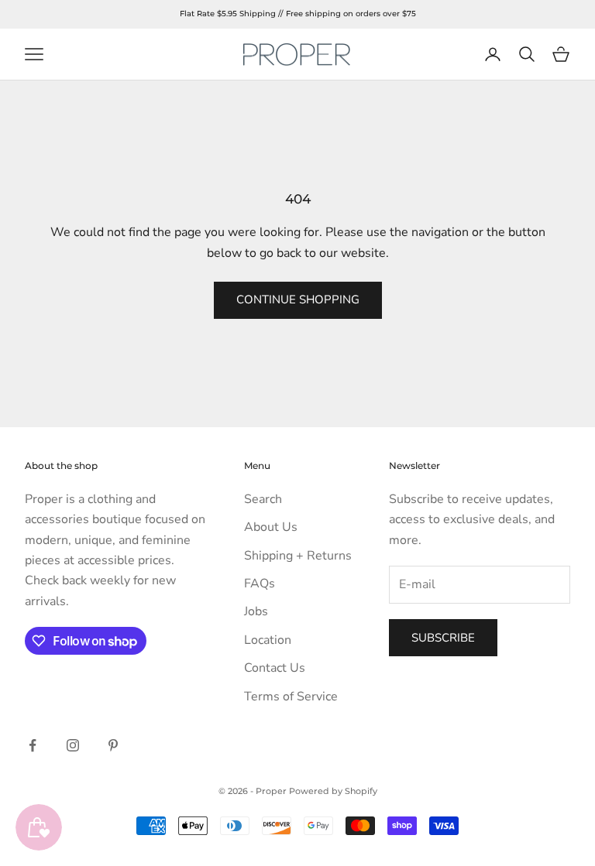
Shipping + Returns (298, 555)
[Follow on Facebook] (32, 745)
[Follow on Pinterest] (113, 745)
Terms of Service (291, 696)
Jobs (256, 611)
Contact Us (274, 667)
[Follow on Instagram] (73, 745)
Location (267, 640)
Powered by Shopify (333, 791)
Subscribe (443, 637)
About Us (271, 527)
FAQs (259, 583)
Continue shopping (297, 299)
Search (263, 499)
